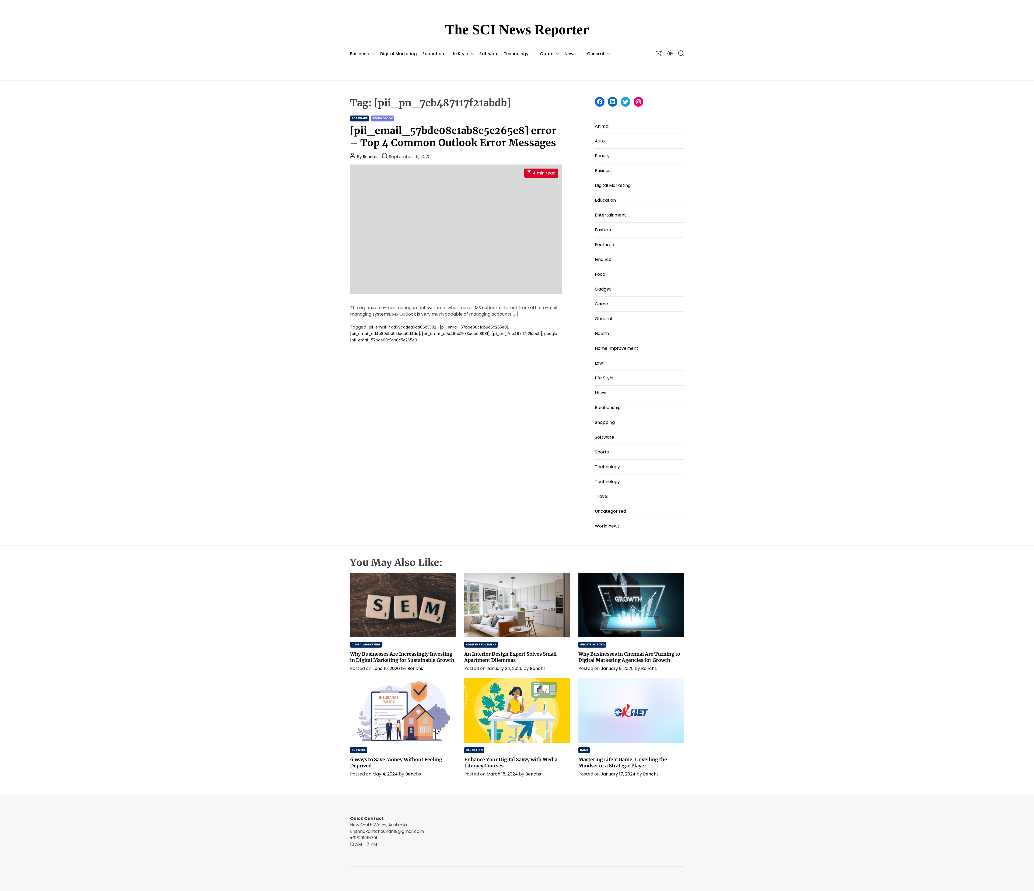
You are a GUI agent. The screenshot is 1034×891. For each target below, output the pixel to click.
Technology (516, 54)
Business (359, 54)
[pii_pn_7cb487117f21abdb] (516, 333)
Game (546, 54)
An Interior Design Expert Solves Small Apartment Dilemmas (510, 657)
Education (433, 54)
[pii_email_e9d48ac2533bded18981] (456, 333)
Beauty (602, 156)
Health (602, 333)
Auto (600, 141)
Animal (602, 126)
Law (599, 363)
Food (600, 274)
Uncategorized (610, 511)
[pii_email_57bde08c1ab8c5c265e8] (474, 327)
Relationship (608, 407)
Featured (604, 245)
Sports (602, 452)
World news (607, 526)
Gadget (603, 289)
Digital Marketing (398, 54)
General (595, 54)
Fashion (603, 230)
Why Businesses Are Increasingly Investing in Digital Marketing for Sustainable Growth (402, 657)
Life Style (458, 54)
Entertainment (610, 215)
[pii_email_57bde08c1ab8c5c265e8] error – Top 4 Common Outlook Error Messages (453, 137)
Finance (603, 259)
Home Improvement (616, 348)
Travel (601, 496)
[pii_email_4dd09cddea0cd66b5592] (402, 327)
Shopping (605, 422)
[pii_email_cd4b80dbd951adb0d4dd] (385, 333)
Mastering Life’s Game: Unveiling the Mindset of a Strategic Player (622, 762)
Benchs (370, 156)
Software (488, 54)
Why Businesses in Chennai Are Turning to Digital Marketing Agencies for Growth (629, 657)
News (570, 54)
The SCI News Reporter (517, 29)
